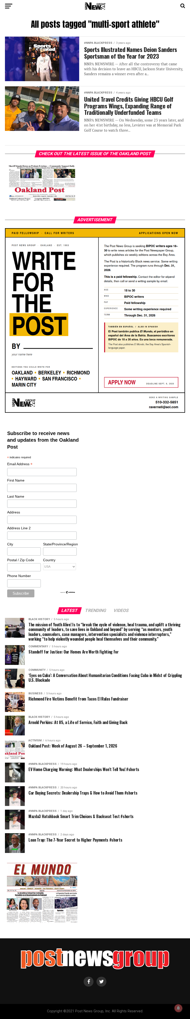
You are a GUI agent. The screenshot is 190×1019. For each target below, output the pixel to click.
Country (49, 560)
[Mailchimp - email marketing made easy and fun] (67, 593)
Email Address (19, 464)
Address (13, 512)
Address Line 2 (19, 528)
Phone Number (19, 576)
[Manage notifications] (178, 1008)
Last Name (15, 496)
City (10, 544)
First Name (15, 480)
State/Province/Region (59, 544)
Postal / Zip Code (20, 560)
